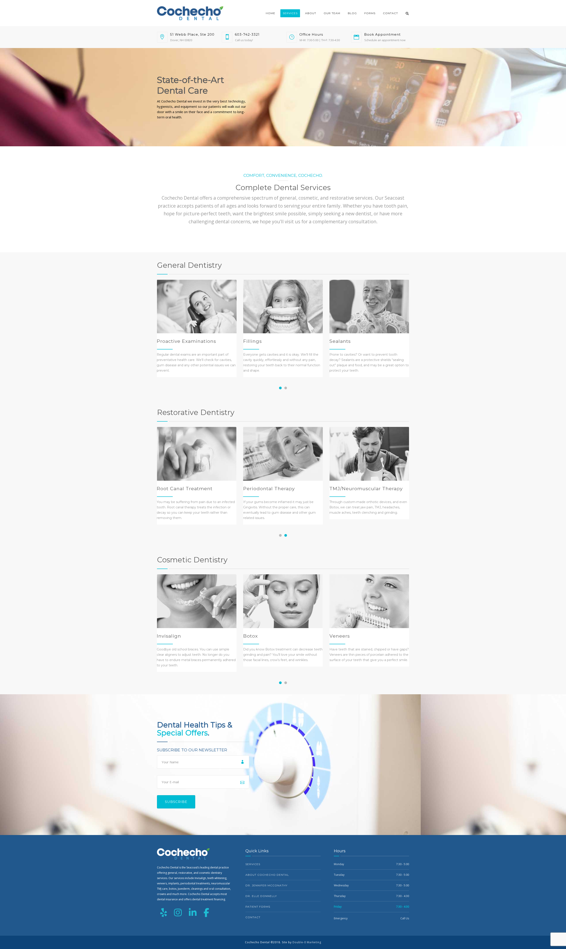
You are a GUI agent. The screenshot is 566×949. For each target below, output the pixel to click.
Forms (369, 13)
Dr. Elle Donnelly (261, 896)
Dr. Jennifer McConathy (266, 885)
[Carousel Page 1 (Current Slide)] (280, 388)
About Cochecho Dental (267, 874)
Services (290, 13)
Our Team (332, 13)
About (310, 13)
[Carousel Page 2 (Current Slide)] (285, 535)
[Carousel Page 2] (285, 388)
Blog (352, 13)
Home (270, 13)
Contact (390, 13)
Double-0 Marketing (307, 942)
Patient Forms (257, 906)
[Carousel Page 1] (280, 535)
